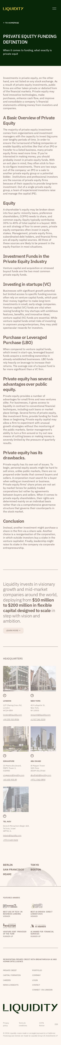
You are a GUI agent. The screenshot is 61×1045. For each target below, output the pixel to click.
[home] (13, 8)
